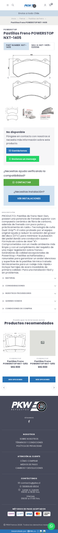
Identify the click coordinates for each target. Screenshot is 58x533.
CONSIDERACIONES (15, 285)
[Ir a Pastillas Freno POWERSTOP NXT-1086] (42, 343)
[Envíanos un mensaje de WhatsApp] (51, 526)
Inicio (13, 18)
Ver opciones (15, 379)
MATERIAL (10, 278)
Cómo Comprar (29, 461)
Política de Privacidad (29, 446)
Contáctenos (19, 150)
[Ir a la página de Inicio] (30, 6)
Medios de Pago (29, 465)
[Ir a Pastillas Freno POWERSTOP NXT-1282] (15, 343)
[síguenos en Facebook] (29, 421)
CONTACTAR (23, 182)
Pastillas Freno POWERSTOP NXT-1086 (42, 362)
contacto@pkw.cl (30, 483)
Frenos (22, 18)
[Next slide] (50, 78)
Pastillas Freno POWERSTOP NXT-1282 (15, 362)
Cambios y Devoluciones (29, 468)
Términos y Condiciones (29, 443)
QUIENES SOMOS (13, 301)
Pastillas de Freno (36, 18)
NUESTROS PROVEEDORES (18, 293)
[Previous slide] (8, 78)
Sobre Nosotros (29, 439)
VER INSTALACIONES (29, 198)
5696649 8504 (30, 486)
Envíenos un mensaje (23, 159)
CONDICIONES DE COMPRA (18, 308)
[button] (4, 387)
